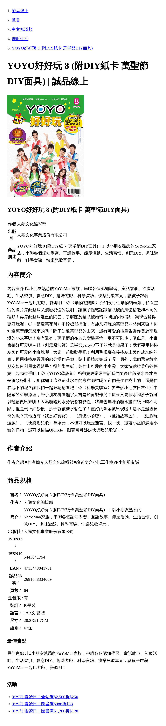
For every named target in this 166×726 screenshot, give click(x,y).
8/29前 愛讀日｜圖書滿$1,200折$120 (45, 711)
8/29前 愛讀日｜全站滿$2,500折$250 (45, 697)
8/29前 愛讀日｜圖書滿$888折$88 (42, 704)
